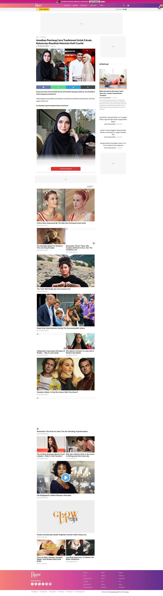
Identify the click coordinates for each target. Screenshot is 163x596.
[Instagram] (118, 9)
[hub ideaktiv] (128, 4)
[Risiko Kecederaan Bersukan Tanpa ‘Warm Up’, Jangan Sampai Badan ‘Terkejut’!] (113, 79)
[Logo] (38, 5)
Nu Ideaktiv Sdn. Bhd (114, 591)
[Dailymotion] (126, 9)
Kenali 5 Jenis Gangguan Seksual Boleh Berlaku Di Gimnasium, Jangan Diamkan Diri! (113, 132)
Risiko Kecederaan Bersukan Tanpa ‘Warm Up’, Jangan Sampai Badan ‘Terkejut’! (111, 93)
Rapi (37, 37)
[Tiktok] (122, 9)
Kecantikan (43, 37)
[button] (124, 5)
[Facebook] (116, 9)
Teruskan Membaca (66, 168)
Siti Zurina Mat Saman (43, 46)
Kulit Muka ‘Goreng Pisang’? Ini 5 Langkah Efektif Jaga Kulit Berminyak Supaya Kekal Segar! (113, 119)
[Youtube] (124, 9)
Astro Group (126, 591)
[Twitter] (120, 9)
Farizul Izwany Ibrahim (105, 97)
